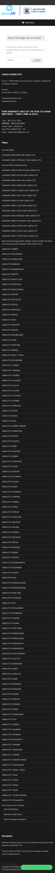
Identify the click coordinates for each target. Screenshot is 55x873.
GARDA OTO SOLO (9, 719)
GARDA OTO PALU (9, 577)
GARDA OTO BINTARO (11, 325)
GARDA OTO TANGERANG (12, 749)
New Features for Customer (13, 805)
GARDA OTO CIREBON (10, 400)
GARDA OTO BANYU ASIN (12, 279)
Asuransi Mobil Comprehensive (14, 165)
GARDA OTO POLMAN (10, 623)
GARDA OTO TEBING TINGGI (13, 770)
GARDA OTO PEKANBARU (12, 613)
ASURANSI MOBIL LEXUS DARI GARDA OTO (19, 205)
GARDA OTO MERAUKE (11, 547)
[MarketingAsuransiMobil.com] (23, 10)
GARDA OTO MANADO (10, 532)
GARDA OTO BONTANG (11, 345)
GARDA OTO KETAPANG (11, 476)
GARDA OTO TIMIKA (10, 780)
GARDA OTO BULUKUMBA (12, 360)
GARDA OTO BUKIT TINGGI (13, 355)
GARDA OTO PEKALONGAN (12, 608)
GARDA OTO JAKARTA (10, 441)
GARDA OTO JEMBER (10, 456)
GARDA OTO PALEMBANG (12, 567)
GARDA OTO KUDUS (10, 486)
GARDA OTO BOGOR (10, 330)
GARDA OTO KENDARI (11, 471)
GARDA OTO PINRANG (11, 618)
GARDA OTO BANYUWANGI (12, 289)
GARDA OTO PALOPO (10, 572)
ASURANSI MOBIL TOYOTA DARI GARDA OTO (20, 236)
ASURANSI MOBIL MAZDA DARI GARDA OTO (19, 210)
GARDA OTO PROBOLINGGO (13, 633)
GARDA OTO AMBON (10, 249)
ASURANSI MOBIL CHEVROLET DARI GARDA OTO (21, 160)
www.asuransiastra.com (11, 98)
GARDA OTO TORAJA (10, 785)
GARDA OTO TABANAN (11, 744)
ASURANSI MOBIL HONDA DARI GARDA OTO (19, 185)
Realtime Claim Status (13, 814)
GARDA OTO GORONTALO (12, 431)
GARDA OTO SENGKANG (11, 689)
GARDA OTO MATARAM (11, 537)
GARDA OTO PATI (9, 603)
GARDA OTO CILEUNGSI (11, 395)
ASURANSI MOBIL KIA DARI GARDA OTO (18, 200)
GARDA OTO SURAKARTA (12, 739)
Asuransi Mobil (8, 150)
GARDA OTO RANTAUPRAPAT (14, 653)
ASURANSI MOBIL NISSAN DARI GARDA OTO (19, 226)
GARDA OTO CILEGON (10, 390)
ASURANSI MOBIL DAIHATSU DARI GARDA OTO (21, 170)
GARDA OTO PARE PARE (11, 593)
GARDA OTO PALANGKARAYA (13, 562)
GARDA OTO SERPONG (11, 699)
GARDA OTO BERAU (10, 314)
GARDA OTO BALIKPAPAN (12, 254)
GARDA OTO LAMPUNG (11, 497)
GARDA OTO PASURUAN (11, 598)
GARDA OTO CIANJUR (10, 365)
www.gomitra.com (9, 101)
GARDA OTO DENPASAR (11, 405)
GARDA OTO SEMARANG (11, 684)
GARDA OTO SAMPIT (10, 668)
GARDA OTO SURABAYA (11, 734)
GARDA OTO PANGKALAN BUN (14, 583)
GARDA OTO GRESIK (10, 436)
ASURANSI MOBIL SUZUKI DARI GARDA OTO (20, 231)
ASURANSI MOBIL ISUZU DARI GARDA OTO (19, 195)
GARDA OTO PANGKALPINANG (14, 588)
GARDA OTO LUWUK (10, 507)
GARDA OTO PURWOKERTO (13, 648)
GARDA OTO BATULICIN (11, 299)
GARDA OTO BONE (9, 340)
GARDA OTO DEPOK (10, 411)
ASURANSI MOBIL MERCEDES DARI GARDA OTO (21, 215)
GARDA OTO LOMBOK (10, 502)
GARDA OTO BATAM (10, 294)
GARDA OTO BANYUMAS (11, 284)
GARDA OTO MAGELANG (11, 517)
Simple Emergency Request (15, 819)
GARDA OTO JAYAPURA (11, 451)
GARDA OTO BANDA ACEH (12, 259)
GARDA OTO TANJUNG (11, 755)
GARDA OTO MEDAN (10, 542)
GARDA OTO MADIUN (10, 512)
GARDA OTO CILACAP (10, 385)
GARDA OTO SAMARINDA (12, 663)
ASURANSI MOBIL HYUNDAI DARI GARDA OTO (20, 190)
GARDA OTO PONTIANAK (12, 628)
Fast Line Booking (11, 809)
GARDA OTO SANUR (10, 679)
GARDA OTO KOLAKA (10, 481)
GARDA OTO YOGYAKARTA (12, 800)
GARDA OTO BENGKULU (11, 309)
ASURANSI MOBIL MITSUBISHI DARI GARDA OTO (21, 221)
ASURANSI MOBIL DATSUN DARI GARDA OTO (20, 175)
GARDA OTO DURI (9, 421)
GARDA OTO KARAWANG (12, 461)
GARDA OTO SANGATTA (11, 674)
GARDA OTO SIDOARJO (11, 704)
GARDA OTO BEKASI (10, 304)
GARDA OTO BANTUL (10, 274)
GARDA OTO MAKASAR (11, 522)
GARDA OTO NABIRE (10, 552)
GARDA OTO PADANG (10, 557)
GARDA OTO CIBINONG (11, 370)
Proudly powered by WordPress (13, 869)
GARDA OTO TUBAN (10, 790)
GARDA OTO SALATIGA (11, 658)
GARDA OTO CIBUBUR (10, 375)
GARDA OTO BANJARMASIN (13, 269)
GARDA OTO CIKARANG (11, 380)
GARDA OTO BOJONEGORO (12, 335)
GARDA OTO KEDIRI (10, 466)
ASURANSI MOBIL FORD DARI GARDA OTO (19, 180)
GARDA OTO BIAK (9, 320)
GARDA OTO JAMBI (9, 446)
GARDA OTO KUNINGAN (11, 492)
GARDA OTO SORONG (10, 724)
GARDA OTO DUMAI (10, 416)
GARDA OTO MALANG (10, 527)
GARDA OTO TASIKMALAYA (13, 765)
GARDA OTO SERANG (10, 694)
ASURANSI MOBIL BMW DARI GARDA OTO (18, 155)
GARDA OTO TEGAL (10, 775)
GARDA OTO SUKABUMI (11, 729)
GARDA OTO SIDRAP (10, 709)
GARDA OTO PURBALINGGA (13, 638)
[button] (36, 867)
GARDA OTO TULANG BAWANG (14, 795)
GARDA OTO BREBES (10, 350)
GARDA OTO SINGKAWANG (12, 714)
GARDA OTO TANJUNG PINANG (14, 760)
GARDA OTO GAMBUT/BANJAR (14, 426)
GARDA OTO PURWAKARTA (13, 643)
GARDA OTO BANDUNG (11, 264)
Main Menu (29, 22)
